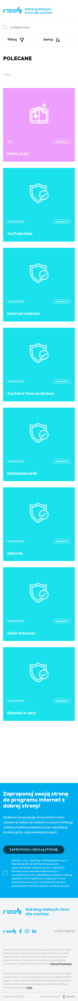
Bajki (9, 141)
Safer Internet (21, 633)
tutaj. (29, 988)
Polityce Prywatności (61, 964)
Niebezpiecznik (22, 474)
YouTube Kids (19, 234)
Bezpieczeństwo (15, 221)
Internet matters (23, 314)
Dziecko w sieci (21, 713)
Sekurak (15, 553)
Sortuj (48, 39)
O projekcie (65, 931)
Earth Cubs (17, 154)
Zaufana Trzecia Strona (30, 394)
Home (6, 75)
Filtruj (12, 39)
